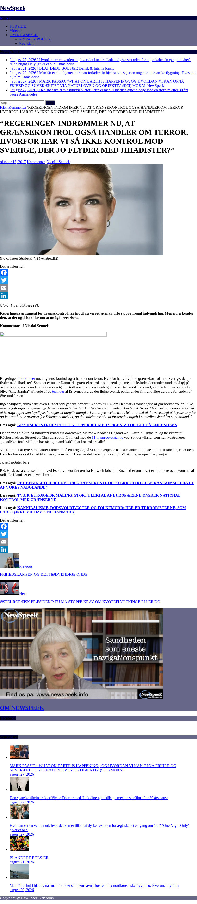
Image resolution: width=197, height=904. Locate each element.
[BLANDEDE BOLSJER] (19, 849)
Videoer (16, 30)
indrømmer (26, 378)
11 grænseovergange (107, 437)
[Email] (98, 288)
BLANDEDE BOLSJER (29, 858)
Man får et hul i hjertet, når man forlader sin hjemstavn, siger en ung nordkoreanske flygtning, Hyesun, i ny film (94, 885)
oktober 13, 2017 (13, 162)
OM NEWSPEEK (24, 35)
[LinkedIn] (98, 295)
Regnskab (26, 43)
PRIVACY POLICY (35, 39)
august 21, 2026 (22, 862)
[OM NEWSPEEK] (81, 698)
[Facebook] (98, 272)
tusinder (58, 391)
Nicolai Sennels (58, 162)
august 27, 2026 (22, 774)
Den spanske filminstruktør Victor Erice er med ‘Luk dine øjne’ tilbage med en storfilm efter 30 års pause (89, 798)
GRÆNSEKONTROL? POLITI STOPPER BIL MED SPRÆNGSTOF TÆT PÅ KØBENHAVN (97, 425)
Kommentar (36, 162)
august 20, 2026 (22, 890)
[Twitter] (98, 280)
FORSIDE (18, 26)
